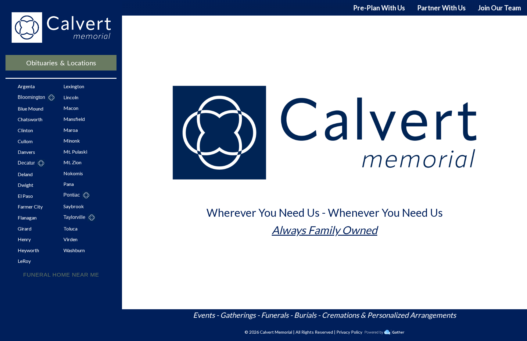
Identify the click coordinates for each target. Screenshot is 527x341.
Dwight (25, 185)
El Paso (25, 196)
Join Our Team (499, 8)
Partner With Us (441, 8)
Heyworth (28, 250)
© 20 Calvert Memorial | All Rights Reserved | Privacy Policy (303, 332)
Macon (70, 108)
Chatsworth (30, 119)
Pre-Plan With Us (379, 8)
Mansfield (74, 119)
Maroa (70, 130)
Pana (68, 184)
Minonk (71, 140)
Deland (25, 174)
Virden (70, 239)
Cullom (25, 141)
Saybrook (73, 206)
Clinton (25, 130)
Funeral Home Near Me (61, 275)
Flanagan (27, 217)
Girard (24, 228)
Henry (24, 239)
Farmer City (30, 206)
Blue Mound (30, 108)
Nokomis (73, 173)
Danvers (26, 152)
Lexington (73, 86)
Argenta (26, 86)
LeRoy (24, 261)
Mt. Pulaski (75, 151)
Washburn (74, 250)
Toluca (70, 228)
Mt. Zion (72, 162)
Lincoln (70, 97)
